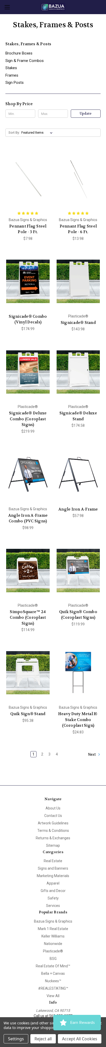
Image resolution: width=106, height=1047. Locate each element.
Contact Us (53, 816)
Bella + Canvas (53, 973)
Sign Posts (14, 82)
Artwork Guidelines (53, 823)
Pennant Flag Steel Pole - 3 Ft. (28, 229)
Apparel (53, 883)
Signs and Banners (53, 868)
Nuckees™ (53, 981)
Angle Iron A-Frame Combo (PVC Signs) (28, 518)
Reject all (43, 1039)
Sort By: (14, 132)
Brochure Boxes (18, 53)
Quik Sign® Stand (27, 713)
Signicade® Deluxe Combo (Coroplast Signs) (28, 419)
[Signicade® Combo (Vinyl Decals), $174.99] (28, 281)
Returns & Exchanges (53, 838)
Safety (53, 898)
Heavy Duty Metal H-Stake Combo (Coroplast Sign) (78, 719)
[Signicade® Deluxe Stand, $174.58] (78, 371)
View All (53, 996)
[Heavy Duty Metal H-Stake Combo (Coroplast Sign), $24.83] (78, 672)
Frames (11, 75)
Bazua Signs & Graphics (53, 921)
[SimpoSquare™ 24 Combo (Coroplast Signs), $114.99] (28, 570)
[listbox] (38, 132)
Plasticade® (53, 951)
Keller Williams (53, 936)
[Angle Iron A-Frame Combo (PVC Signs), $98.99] (28, 474)
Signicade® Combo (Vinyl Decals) (28, 319)
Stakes (11, 68)
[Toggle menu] (7, 7)
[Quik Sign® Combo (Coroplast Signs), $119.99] (78, 570)
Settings (16, 1039)
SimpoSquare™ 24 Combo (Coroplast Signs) (28, 617)
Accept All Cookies (79, 1039)
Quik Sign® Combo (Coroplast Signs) (78, 614)
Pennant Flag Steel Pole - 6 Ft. (78, 229)
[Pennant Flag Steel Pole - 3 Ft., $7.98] (28, 178)
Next (92, 754)
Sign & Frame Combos (24, 60)
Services (53, 906)
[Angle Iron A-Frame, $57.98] (78, 474)
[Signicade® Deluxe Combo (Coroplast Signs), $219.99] (28, 371)
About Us (53, 808)
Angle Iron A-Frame (78, 509)
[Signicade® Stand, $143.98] (78, 281)
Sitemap (53, 845)
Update (86, 113)
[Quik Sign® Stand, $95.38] (28, 672)
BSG (53, 959)
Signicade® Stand (78, 322)
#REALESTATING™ (53, 988)
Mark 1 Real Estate (53, 929)
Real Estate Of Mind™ (53, 966)
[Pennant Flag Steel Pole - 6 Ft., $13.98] (78, 178)
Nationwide (53, 944)
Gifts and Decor (53, 891)
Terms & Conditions (53, 831)
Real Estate (53, 861)
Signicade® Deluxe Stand (78, 416)
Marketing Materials (53, 876)
